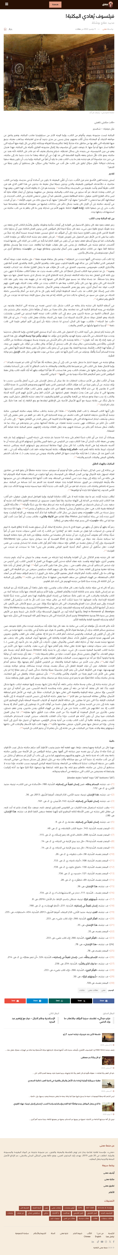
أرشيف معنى (108, 1173)
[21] (112, 925)
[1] (112, 784)
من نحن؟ (100, 1233)
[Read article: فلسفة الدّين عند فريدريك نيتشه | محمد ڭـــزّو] (108, 1037)
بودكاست (66, 1213)
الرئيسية (111, 1233)
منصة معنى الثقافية (100, 1248)
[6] (112, 828)
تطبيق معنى (109, 1186)
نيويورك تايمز (55, 1218)
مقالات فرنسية (84, 1218)
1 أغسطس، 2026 (107, 1091)
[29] (112, 977)
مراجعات (10, 1213)
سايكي (46, 1213)
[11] (112, 861)
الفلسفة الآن (24, 1208)
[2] (112, 795)
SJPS (80, 1208)
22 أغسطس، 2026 (106, 1045)
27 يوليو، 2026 (108, 1114)
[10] (112, 854)
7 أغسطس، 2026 (107, 1068)
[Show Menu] (6, 4)
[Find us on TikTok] (98, 1242)
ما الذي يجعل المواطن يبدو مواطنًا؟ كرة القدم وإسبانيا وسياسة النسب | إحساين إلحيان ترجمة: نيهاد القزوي (57, 1103)
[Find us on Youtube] (102, 1242)
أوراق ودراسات (69, 1208)
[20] (112, 919)
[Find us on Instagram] (106, 1242)
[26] (112, 957)
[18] (112, 906)
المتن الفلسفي (92, 1213)
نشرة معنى (64, 1233)
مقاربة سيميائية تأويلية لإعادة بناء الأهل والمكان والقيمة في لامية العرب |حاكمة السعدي (64, 1080)
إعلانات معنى (56, 1208)
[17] (112, 899)
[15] (112, 886)
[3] (112, 801)
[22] (112, 932)
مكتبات (82, 990)
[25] (112, 951)
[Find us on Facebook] (113, 1242)
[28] (112, 970)
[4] (112, 808)
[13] (112, 874)
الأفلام (111, 1192)
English (98, 1236)
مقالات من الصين (69, 1218)
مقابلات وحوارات (106, 1218)
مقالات (78, 29)
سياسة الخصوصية (22, 1233)
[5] (112, 822)
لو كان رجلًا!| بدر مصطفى (90, 1057)
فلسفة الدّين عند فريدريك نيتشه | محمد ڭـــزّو (72, 1034)
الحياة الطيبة (37, 1208)
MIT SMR (90, 1208)
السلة (53, 1233)
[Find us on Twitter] (110, 1242)
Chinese (87, 1236)
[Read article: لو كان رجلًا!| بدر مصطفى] (108, 1060)
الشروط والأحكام (39, 1233)
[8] (112, 841)
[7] (95, 299)
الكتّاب (89, 1233)
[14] (112, 880)
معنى (104, 29)
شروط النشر (77, 1233)
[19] (112, 912)
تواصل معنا (110, 1236)
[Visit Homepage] (107, 5)
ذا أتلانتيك (55, 1213)
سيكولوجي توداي (34, 1213)
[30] (112, 983)
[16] (112, 893)
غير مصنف (20, 1213)
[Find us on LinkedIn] (93, 1242)
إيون (46, 1208)
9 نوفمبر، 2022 (90, 29)
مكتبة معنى (109, 1179)
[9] (112, 848)
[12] (112, 867)
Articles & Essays (105, 1208)
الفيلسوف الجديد (106, 1213)
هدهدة (55, 4)
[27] (112, 964)
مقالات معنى (93, 990)
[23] (112, 938)
